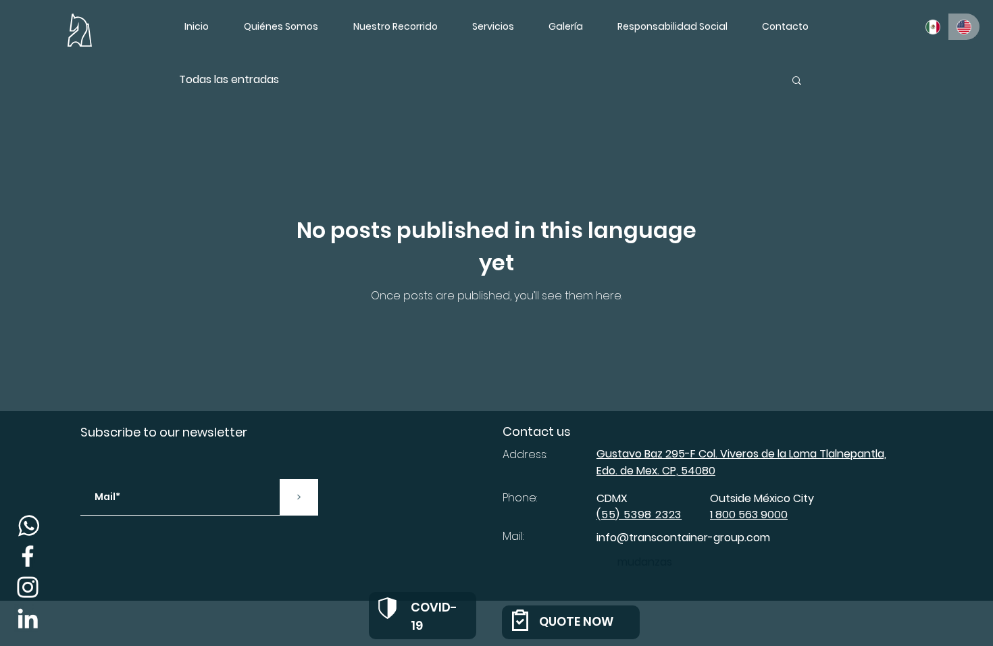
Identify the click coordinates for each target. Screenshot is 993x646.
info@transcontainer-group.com (683, 537)
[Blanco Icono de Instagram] (28, 587)
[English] (964, 27)
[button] (784, 26)
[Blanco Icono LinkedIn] (28, 618)
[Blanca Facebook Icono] (28, 556)
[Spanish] (932, 27)
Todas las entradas (229, 79)
